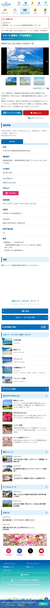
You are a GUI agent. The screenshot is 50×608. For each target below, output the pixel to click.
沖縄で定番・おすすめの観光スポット (16, 30)
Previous (3, 61)
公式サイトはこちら (9, 182)
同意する (43, 604)
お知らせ (6, 513)
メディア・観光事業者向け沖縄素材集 (26, 580)
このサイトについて (9, 563)
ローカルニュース (10, 487)
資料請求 (26, 575)
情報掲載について (8, 567)
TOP (2, 30)
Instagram (12, 193)
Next (47, 61)
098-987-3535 (7, 160)
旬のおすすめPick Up (11, 396)
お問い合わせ (7, 570)
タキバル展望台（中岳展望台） (39, 30)
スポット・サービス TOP (25, 317)
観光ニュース (8, 452)
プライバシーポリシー (33, 563)
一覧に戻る (25, 311)
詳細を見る (21, 605)
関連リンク (29, 567)
